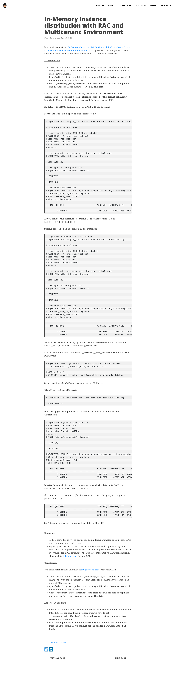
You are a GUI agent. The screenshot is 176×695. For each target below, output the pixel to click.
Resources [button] (166, 5)
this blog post (70, 556)
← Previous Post (56, 658)
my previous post (90, 569)
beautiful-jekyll (92, 688)
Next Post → (122, 658)
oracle (63, 642)
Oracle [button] (153, 5)
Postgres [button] (140, 5)
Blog (110, 5)
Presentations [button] (123, 5)
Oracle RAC (54, 642)
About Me (100, 5)
